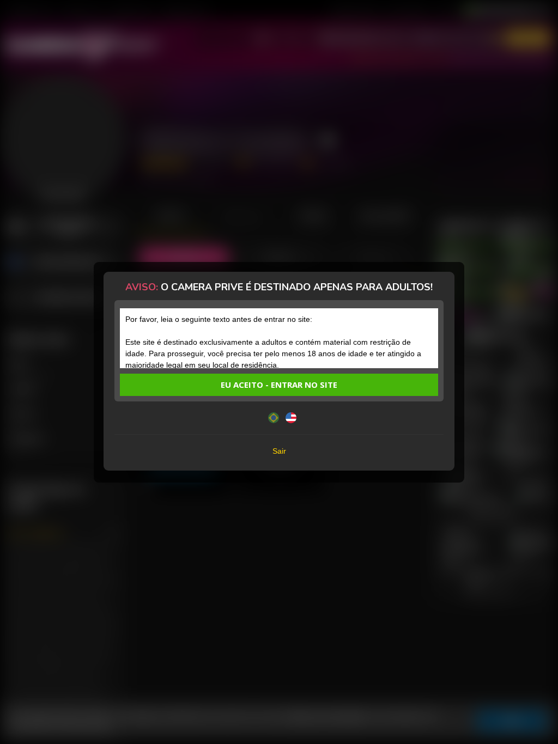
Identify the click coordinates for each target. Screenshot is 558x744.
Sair (279, 451)
